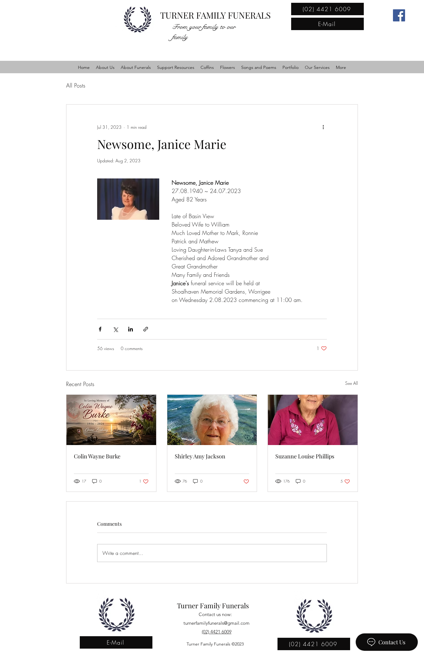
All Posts (75, 85)
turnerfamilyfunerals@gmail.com (216, 623)
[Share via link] (146, 329)
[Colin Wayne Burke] (111, 420)
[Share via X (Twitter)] (115, 329)
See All (351, 383)
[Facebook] (399, 15)
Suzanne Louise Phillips (304, 456)
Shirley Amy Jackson (200, 456)
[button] (105, 67)
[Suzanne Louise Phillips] (313, 420)
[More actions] (323, 127)
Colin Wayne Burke (97, 456)
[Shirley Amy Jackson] (212, 420)
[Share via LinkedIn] (130, 329)
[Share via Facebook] (100, 329)
